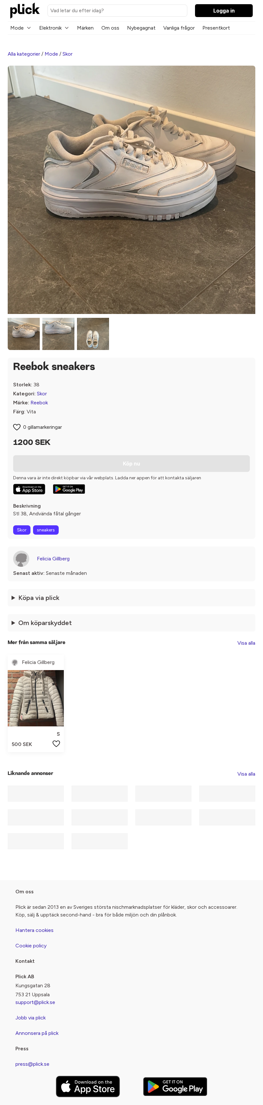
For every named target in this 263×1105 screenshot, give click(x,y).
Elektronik (50, 28)
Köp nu (131, 463)
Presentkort (216, 28)
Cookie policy (31, 946)
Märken (85, 28)
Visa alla (246, 643)
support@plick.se (35, 1002)
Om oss (110, 28)
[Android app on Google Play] (69, 489)
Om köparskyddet (45, 623)
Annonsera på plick (36, 1033)
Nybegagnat (141, 28)
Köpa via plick (38, 598)
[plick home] (25, 11)
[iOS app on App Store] (29, 489)
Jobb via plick (30, 1018)
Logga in (224, 10)
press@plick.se (32, 1064)
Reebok (39, 403)
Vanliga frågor (179, 28)
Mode (17, 28)
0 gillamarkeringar (42, 427)
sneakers (46, 530)
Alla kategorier (24, 54)
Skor (67, 54)
